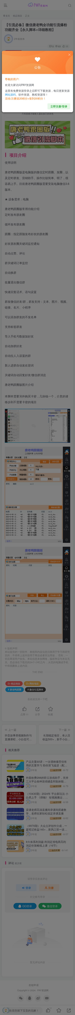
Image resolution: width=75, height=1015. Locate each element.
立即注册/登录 (58, 106)
